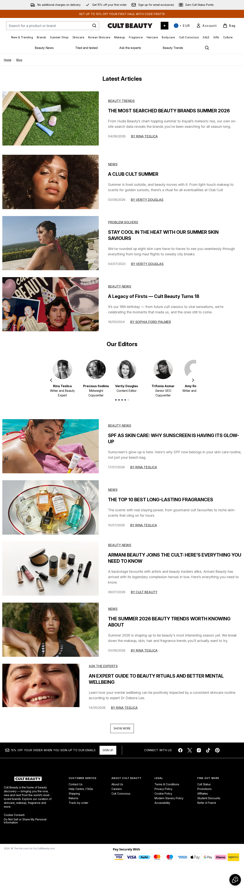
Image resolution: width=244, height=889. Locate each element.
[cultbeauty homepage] (130, 25)
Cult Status (204, 784)
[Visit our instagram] (198, 750)
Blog (19, 59)
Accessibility (162, 802)
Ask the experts (130, 48)
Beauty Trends (173, 48)
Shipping (74, 793)
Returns (73, 798)
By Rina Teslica (144, 136)
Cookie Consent (14, 815)
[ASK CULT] (164, 25)
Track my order (78, 802)
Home (7, 59)
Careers (116, 789)
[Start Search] (94, 25)
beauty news (119, 425)
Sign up (108, 750)
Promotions (204, 789)
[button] (235, 880)
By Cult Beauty (144, 592)
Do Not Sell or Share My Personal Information (25, 821)
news (112, 490)
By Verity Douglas (147, 200)
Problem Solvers (123, 222)
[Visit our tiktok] (208, 750)
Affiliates (202, 793)
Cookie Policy (163, 793)
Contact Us (76, 784)
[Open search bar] (207, 48)
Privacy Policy (163, 789)
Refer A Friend (206, 802)
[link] (206, 25)
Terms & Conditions (167, 784)
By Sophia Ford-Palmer (150, 322)
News (112, 164)
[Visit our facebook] (180, 750)
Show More (122, 728)
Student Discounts (208, 798)
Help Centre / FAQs (81, 789)
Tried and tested (86, 48)
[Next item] (193, 380)
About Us (117, 784)
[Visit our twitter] (189, 750)
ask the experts (103, 666)
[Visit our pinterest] (217, 750)
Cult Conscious (120, 793)
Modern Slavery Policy (169, 798)
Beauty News (44, 48)
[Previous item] (51, 380)
